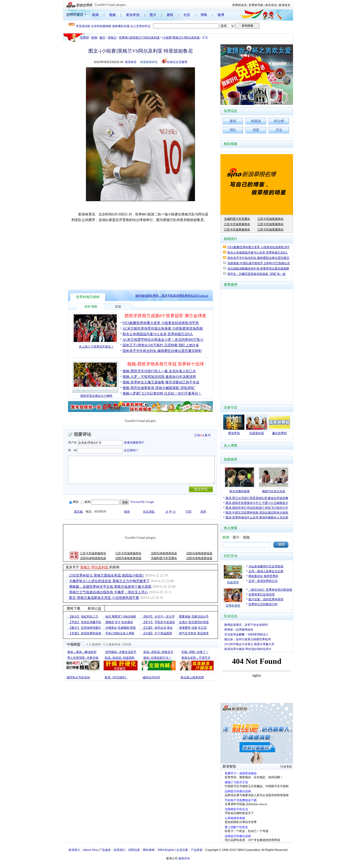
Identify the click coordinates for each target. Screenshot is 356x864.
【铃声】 (148, 616)
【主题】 (148, 627)
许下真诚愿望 (163, 633)
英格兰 (112, 37)
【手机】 (74, 622)
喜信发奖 (203, 633)
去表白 (183, 622)
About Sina (90, 850)
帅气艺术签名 (187, 633)
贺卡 (118, 622)
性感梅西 (123, 627)
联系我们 (119, 850)
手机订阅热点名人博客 (119, 633)
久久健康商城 (111, 644)
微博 (220, 15)
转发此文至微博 (177, 62)
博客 (204, 15)
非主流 (202, 627)
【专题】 (74, 633)
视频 (112, 15)
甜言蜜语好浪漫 (198, 622)
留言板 (78, 511)
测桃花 (109, 622)
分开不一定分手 (165, 616)
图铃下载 (73, 608)
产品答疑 (196, 850)
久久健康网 (93, 644)
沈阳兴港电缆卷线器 (164, 553)
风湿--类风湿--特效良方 (158, 652)
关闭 (203, 511)
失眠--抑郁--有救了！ (195, 652)
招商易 (126, 644)
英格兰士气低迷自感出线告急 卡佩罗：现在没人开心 (108, 592)
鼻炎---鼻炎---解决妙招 (81, 652)
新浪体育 (131, 62)
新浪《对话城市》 (116, 677)
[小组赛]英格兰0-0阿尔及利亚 (181, 37)
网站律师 (149, 850)
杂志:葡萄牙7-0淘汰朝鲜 (120, 616)
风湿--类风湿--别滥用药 (120, 657)
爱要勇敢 (185, 616)
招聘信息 (134, 850)
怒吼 (133, 627)
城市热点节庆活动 (78, 677)
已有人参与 (202, 435)
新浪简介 (74, 850)
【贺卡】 (148, 622)
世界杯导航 (256, 5)
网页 (76, 502)
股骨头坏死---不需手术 (195, 657)
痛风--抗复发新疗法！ (157, 657)
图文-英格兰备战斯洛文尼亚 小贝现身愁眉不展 (104, 598)
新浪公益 (94, 608)
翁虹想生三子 (89, 616)
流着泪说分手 (200, 616)
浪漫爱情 (185, 627)
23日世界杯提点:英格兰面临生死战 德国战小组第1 (106, 575)
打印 (189, 511)
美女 (170, 627)
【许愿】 (148, 633)
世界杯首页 (239, 5)
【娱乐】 (74, 616)
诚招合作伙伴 (151, 677)
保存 (127, 511)
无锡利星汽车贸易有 (164, 558)
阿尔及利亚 (99, 567)
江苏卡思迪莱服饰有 (93, 553)
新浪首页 (284, 5)
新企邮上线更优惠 (192, 677)
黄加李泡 (132, 15)
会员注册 (182, 850)
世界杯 (84, 37)
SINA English (166, 850)
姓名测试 (127, 622)
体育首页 (271, 5)
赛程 (170, 15)
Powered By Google (142, 502)
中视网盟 (73, 644)
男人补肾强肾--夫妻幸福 (82, 657)
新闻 (95, 15)
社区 (187, 15)
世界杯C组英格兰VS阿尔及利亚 (139, 37)
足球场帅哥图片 (91, 627)
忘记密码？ (131, 450)
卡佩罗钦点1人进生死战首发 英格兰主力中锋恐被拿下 (109, 581)
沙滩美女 (111, 627)
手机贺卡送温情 (165, 622)
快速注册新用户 (134, 442)
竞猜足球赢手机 (91, 622)
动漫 (194, 627)
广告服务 (105, 850)
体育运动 (160, 627)
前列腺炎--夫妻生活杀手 (120, 652)
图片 (153, 15)
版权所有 (184, 858)
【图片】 (74, 627)
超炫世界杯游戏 (91, 633)
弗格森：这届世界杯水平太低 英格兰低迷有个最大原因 (110, 586)
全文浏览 (149, 511)
